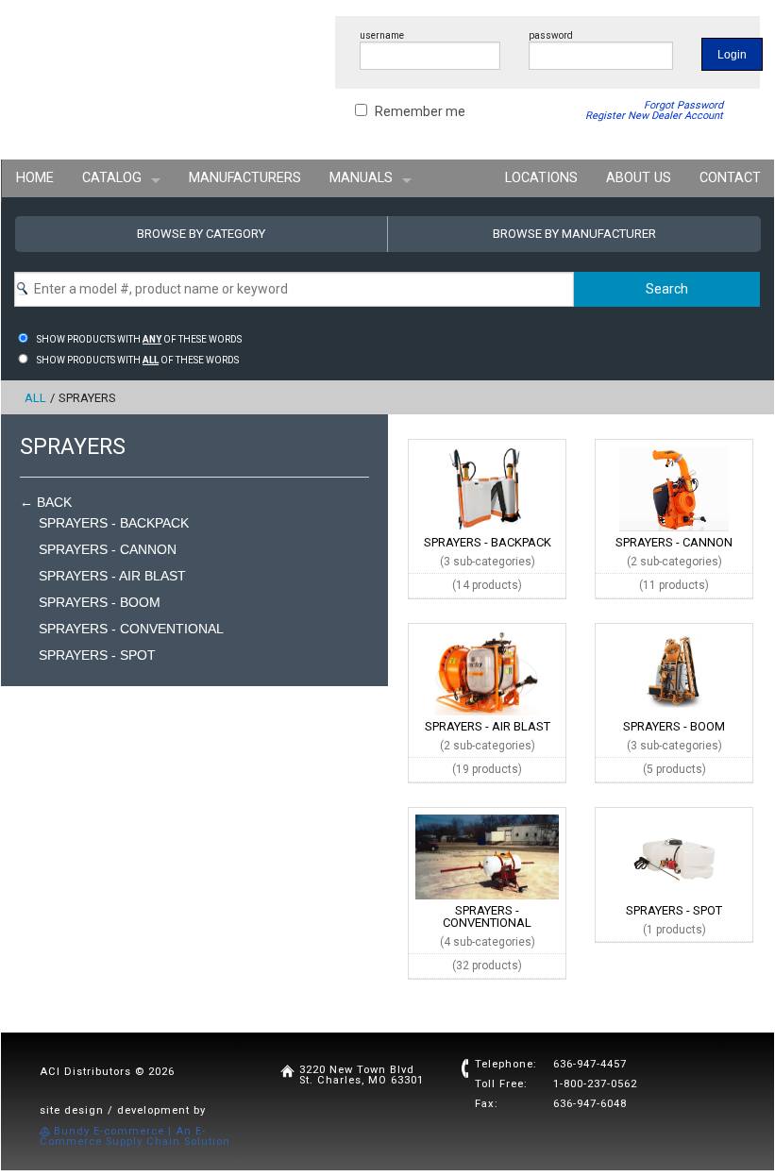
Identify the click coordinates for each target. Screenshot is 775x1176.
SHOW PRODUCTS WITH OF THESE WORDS (139, 339)
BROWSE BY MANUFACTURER (574, 234)
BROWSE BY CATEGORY (201, 234)
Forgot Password (683, 105)
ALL (35, 398)
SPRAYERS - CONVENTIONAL (131, 628)
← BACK (46, 502)
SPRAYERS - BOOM (99, 602)
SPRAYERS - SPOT (97, 655)
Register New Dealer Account (654, 115)
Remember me (420, 111)
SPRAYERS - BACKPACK (114, 522)
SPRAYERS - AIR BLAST (112, 575)
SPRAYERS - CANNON (108, 549)
